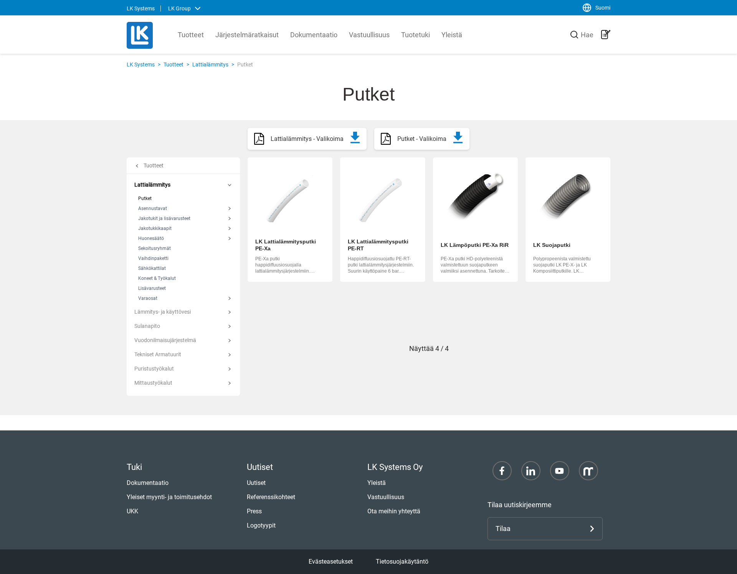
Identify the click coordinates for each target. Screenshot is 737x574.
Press (254, 511)
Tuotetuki (415, 35)
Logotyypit (261, 525)
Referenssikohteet (271, 497)
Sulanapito (147, 326)
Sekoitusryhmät (154, 248)
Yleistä (451, 35)
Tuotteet (191, 35)
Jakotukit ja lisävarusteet (164, 218)
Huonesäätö (151, 238)
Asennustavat (152, 208)
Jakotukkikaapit (155, 228)
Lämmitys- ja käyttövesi (162, 312)
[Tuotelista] (605, 34)
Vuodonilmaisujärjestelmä (165, 340)
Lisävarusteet (152, 288)
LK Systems (141, 64)
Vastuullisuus (369, 35)
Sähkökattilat (152, 268)
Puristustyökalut (154, 369)
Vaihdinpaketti (153, 258)
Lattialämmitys (210, 64)
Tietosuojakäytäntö (402, 561)
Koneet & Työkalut (157, 278)
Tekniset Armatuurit (157, 354)
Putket (145, 198)
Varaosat (147, 298)
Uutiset (256, 482)
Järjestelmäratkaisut (247, 35)
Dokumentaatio (313, 35)
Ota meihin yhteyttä (393, 511)
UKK (132, 511)
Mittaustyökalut (153, 383)
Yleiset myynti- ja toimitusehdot (169, 497)
